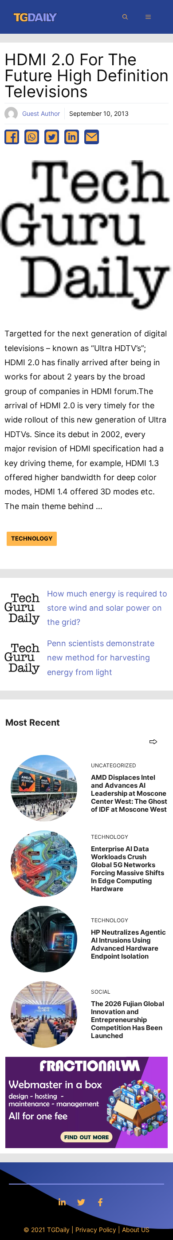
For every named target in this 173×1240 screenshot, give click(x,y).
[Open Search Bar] (125, 17)
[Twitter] (81, 1202)
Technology (31, 538)
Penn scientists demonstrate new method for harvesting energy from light (100, 658)
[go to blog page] (153, 741)
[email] (91, 137)
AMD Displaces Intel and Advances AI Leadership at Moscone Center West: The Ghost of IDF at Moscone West (129, 793)
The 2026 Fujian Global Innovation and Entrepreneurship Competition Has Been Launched (127, 1019)
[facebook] (11, 137)
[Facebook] (100, 1202)
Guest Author (41, 113)
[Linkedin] (62, 1202)
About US (135, 1229)
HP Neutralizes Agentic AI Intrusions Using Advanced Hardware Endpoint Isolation (128, 944)
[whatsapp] (31, 137)
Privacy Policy (95, 1229)
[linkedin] (71, 137)
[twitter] (51, 137)
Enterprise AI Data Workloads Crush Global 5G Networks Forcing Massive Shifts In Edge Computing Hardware (127, 869)
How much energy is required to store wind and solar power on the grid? (107, 608)
